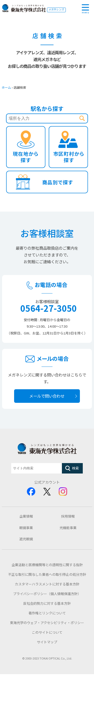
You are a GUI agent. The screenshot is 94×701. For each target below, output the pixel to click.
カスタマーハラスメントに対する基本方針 (47, 584)
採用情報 (68, 516)
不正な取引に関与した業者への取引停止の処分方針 (47, 574)
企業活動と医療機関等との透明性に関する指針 (47, 564)
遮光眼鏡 (26, 538)
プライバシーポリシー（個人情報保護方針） (47, 593)
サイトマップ (47, 641)
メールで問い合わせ (46, 396)
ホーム (6, 87)
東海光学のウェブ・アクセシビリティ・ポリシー (47, 622)
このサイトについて (47, 632)
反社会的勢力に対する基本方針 (47, 603)
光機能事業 (68, 527)
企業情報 (26, 516)
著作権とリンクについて (47, 612)
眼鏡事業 (26, 527)
